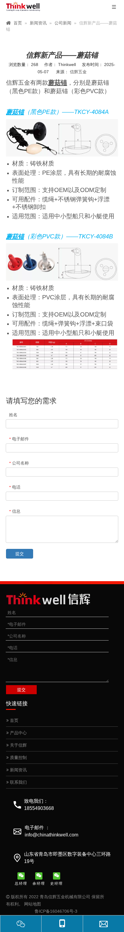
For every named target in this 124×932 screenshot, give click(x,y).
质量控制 (18, 757)
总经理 (21, 883)
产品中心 (18, 732)
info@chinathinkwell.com (51, 834)
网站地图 (32, 904)
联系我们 (18, 782)
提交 (19, 553)
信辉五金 (78, 71)
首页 (13, 720)
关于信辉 (18, 745)
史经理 (56, 883)
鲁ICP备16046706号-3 (56, 911)
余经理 (39, 883)
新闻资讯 (18, 769)
